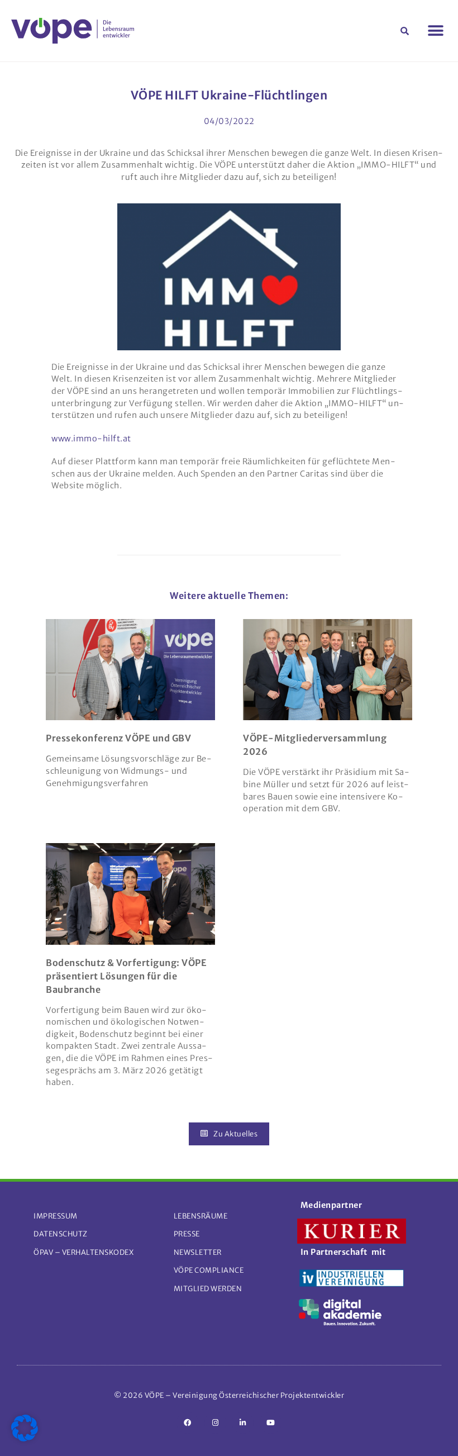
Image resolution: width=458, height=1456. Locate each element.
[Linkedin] (243, 1423)
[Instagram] (215, 1423)
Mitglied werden (208, 1288)
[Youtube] (271, 1423)
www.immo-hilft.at (91, 439)
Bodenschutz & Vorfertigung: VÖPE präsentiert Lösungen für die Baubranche (126, 976)
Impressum (56, 1215)
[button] (405, 30)
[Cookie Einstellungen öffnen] (24, 1438)
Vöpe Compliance (209, 1269)
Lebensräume (201, 1215)
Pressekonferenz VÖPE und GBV (118, 738)
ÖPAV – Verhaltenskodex (83, 1252)
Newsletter (198, 1252)
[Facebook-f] (187, 1423)
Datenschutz (61, 1233)
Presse (187, 1233)
